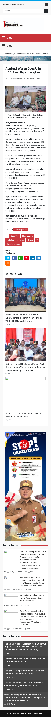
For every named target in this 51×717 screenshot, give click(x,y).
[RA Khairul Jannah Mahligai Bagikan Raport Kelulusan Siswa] (25, 394)
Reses (30, 240)
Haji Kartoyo (27, 236)
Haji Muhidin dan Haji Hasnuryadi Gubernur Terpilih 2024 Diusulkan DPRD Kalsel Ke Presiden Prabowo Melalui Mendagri (25, 647)
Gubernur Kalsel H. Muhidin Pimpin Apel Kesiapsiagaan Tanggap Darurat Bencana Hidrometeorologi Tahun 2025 (25, 367)
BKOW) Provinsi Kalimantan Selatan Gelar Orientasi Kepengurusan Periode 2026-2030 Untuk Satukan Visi (23, 317)
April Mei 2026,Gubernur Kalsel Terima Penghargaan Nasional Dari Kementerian (32, 598)
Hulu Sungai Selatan (15, 240)
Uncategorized (21, 230)
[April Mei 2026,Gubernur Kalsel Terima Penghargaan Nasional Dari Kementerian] (11, 598)
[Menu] (47, 4)
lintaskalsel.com (13, 244)
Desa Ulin (14, 236)
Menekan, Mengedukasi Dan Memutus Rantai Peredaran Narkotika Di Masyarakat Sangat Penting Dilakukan (24, 697)
